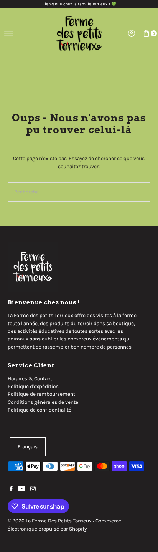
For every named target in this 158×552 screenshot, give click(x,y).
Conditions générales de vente (43, 402)
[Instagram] (33, 490)
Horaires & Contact (30, 379)
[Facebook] (11, 490)
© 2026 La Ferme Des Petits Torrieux (50, 521)
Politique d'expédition (33, 386)
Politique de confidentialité (39, 410)
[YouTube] (21, 490)
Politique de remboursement (41, 394)
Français (28, 447)
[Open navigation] (9, 33)
